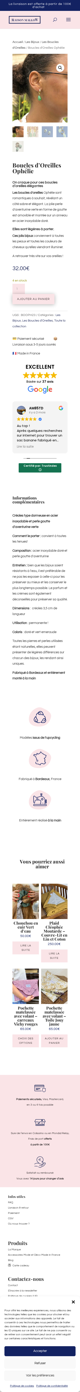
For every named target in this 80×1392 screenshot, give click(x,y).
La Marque (14, 1249)
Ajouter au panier (33, 299)
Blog (10, 1260)
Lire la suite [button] (25, 447)
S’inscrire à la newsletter (22, 1290)
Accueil (17, 42)
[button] (73, 1302)
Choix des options (25, 1040)
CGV (11, 1218)
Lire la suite (25, 947)
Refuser (40, 1363)
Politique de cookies (22, 1385)
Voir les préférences (40, 1375)
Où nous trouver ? (19, 1223)
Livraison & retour (18, 1207)
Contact (13, 1285)
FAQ (10, 1202)
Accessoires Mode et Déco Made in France (34, 1254)
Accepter (40, 1351)
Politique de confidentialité (52, 1385)
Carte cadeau (20, 1265)
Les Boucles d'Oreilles (37, 320)
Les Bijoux (32, 42)
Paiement (14, 1213)
